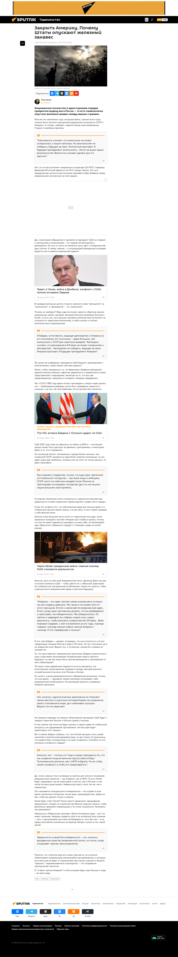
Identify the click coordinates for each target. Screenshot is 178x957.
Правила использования (42, 926)
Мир (37, 879)
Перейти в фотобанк (63, 88)
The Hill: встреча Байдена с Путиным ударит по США (69, 432)
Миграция (132, 903)
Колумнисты (55, 879)
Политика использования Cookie (123, 926)
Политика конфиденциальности (94, 926)
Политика (44, 879)
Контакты (26, 926)
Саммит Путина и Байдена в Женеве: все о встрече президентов (64, 428)
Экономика (108, 903)
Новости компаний (71, 926)
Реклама (58, 926)
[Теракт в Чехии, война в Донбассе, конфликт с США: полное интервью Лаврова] (71, 270)
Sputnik (38, 88)
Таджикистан (54, 903)
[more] (103, 160)
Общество (120, 903)
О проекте (16, 926)
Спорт (154, 903)
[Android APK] (158, 938)
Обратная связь (63, 929)
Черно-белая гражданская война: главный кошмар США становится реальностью (68, 567)
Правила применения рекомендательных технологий (33, 929)
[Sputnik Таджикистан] (24, 23)
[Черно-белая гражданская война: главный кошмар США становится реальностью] (71, 547)
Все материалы (46, 103)
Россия (85, 903)
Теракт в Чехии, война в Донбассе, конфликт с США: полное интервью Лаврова (69, 291)
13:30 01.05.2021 (41, 42)
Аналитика (144, 903)
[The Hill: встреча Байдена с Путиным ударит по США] (71, 408)
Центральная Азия (71, 903)
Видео (163, 903)
